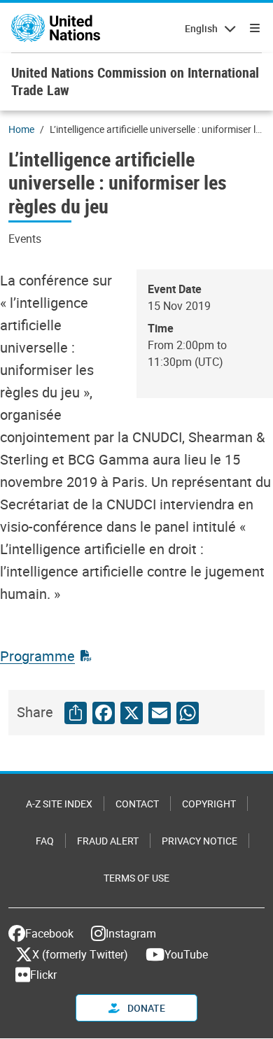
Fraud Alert (108, 840)
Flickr (43, 974)
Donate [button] (145, 1008)
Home (21, 129)
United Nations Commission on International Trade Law (135, 81)
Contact (137, 803)
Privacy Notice (199, 840)
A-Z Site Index (59, 803)
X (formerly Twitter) (80, 954)
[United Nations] (55, 28)
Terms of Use (136, 877)
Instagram (131, 933)
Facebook (49, 933)
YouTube (186, 954)
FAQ (45, 840)
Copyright (209, 803)
